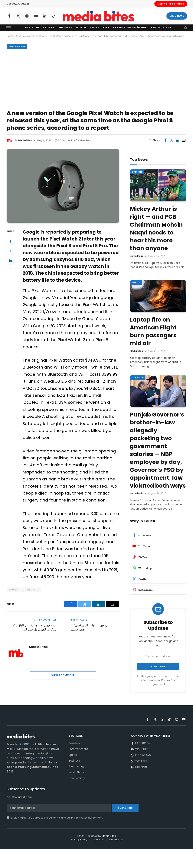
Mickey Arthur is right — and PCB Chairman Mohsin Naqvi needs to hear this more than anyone (156, 228)
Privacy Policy (169, 680)
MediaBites (25, 140)
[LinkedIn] (10, 260)
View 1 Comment (62, 675)
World (81, 27)
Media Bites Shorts (171, 3)
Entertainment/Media (130, 27)
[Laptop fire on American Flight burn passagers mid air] (158, 296)
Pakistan (32, 27)
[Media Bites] (98, 16)
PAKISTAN (137, 377)
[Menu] (8, 28)
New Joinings (161, 27)
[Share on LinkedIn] (177, 140)
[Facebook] (10, 241)
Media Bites (109, 836)
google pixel (31, 589)
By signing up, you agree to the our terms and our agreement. (159, 680)
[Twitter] (10, 251)
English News (16, 46)
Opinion (137, 171)
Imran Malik (136, 256)
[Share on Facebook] (165, 140)
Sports (48, 27)
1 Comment (65, 140)
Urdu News (177, 15)
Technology (99, 27)
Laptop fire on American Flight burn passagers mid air (153, 331)
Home (10, 36)
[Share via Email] (183, 140)
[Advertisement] (96, 78)
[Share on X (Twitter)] (171, 140)
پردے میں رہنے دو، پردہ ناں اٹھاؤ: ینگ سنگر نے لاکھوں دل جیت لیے (34, 627)
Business (65, 27)
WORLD (136, 282)
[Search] (185, 28)
